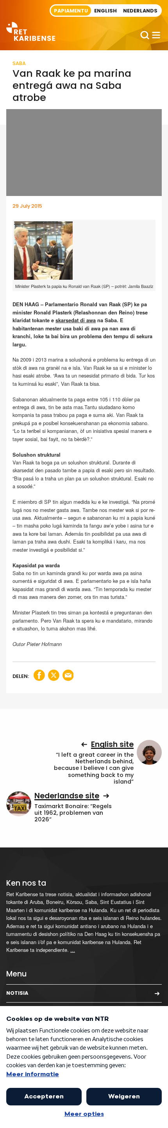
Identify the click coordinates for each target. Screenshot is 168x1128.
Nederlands (140, 10)
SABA (19, 63)
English (105, 10)
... (72, 949)
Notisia (17, 993)
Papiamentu (71, 10)
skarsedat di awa (75, 320)
